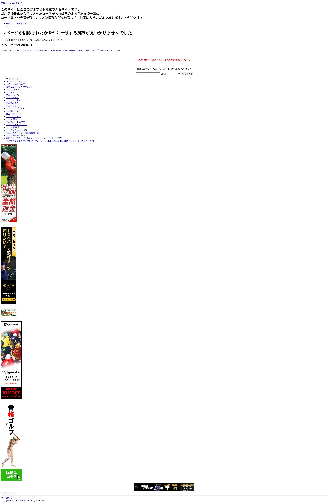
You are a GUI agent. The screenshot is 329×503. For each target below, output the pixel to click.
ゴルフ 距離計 (12, 127)
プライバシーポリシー (16, 81)
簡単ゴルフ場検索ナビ (11, 3)
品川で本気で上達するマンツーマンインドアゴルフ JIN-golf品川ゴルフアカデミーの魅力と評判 (50, 141)
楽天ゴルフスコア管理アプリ (19, 87)
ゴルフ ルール (12, 95)
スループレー (55, 50)
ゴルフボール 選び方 (15, 122)
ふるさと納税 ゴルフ (15, 84)
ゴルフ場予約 (12, 103)
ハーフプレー (96, 50)
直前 (45, 50)
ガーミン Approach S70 (16, 130)
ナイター (108, 50)
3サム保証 (37, 50)
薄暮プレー (84, 50)
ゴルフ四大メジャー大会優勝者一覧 (22, 133)
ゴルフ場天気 (12, 98)
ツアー (117, 50)
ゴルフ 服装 (11, 119)
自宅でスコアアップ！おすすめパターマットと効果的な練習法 (35, 138)
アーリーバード (70, 50)
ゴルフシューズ (13, 116)
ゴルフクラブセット (15, 108)
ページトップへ (8, 493)
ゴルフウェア (12, 106)
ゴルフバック (12, 111)
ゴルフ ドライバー (14, 114)
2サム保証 (26, 50)
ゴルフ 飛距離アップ (15, 135)
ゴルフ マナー (12, 92)
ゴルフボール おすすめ (16, 125)
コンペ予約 (6, 50)
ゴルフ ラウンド (13, 89)
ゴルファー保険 (13, 100)
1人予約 (16, 50)
